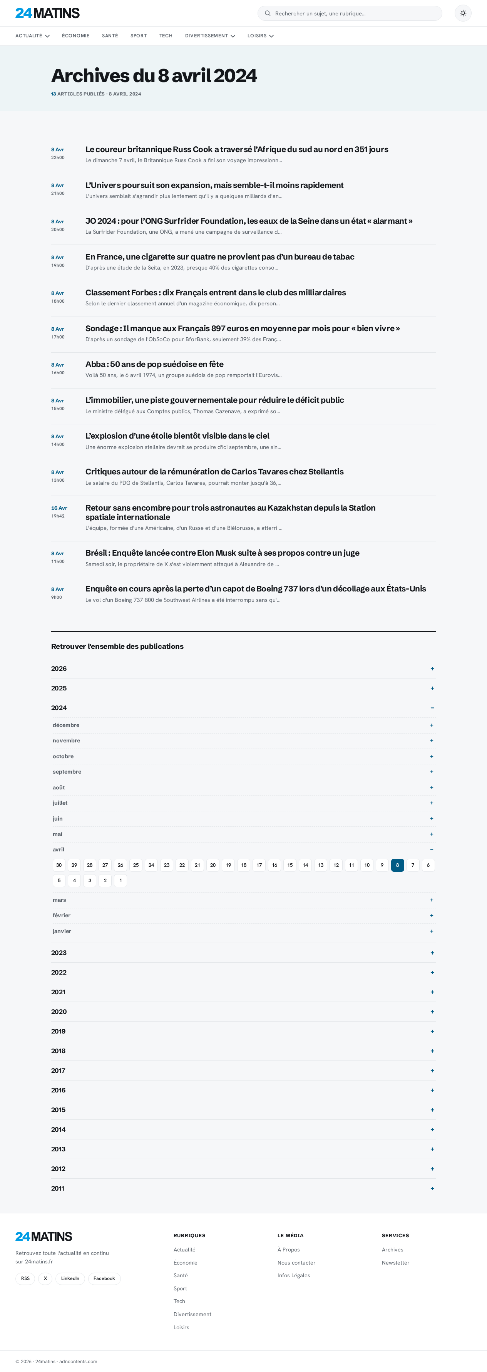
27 (105, 865)
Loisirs (257, 35)
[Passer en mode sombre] (463, 13)
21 (197, 865)
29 (74, 865)
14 (305, 865)
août (59, 787)
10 (367, 865)
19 (228, 865)
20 (213, 865)
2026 (59, 668)
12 (336, 865)
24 (151, 865)
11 (351, 865)
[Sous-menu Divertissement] (233, 36)
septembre (67, 771)
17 (259, 865)
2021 (58, 992)
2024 (59, 708)
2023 (59, 953)
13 (320, 865)
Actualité (28, 35)
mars (59, 899)
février (61, 915)
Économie (76, 35)
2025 (59, 688)
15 (290, 865)
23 (166, 865)
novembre (66, 740)
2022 (59, 972)
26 (120, 865)
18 (243, 865)
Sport (139, 35)
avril (58, 849)
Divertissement (206, 35)
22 (182, 865)
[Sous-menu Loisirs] (271, 36)
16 (274, 865)
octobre (63, 756)
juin (58, 818)
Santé (110, 35)
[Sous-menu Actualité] (47, 36)
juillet (60, 802)
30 (59, 865)
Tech (166, 35)
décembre (66, 725)
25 (136, 865)
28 (89, 865)
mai (57, 834)
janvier (62, 931)
